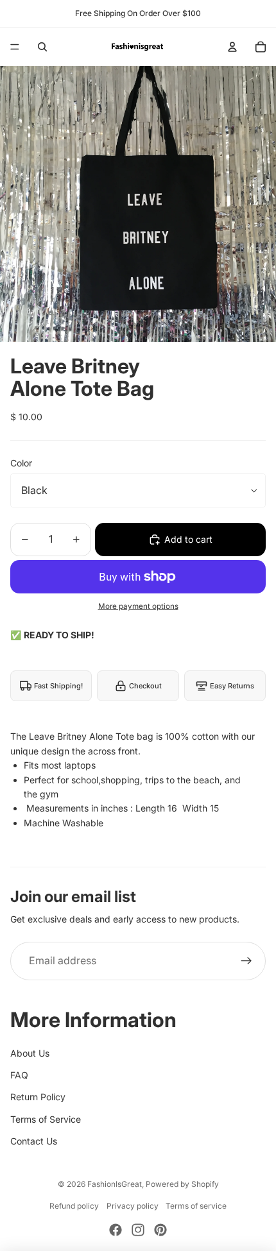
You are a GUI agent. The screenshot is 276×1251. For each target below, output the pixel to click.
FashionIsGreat (114, 1184)
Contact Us (33, 1141)
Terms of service (196, 1206)
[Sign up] (246, 961)
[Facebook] (115, 1230)
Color (21, 462)
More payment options (138, 606)
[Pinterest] (160, 1230)
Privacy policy (133, 1206)
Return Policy (37, 1096)
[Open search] (42, 47)
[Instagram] (138, 1230)
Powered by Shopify (182, 1184)
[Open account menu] (232, 47)
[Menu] (15, 47)
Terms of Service (45, 1119)
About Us (29, 1053)
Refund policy (74, 1206)
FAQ (19, 1074)
